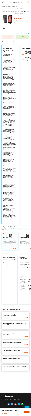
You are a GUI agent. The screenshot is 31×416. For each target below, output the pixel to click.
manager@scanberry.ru (16, 2)
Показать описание (7, 220)
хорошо (27, 412)
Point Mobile (23, 15)
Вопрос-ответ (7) (15, 309)
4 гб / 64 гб (23, 228)
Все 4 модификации (22, 33)
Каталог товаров (11, 6)
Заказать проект (22, 37)
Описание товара (7, 42)
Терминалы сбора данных (8, 8)
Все (3, 228)
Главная (3, 6)
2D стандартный (8, 228)
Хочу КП (8, 37)
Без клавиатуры (16, 228)
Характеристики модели (20, 42)
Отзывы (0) (5, 309)
